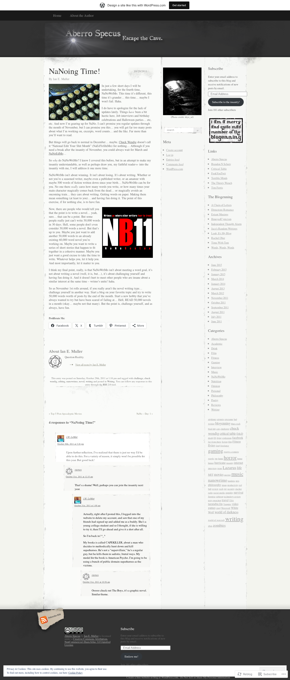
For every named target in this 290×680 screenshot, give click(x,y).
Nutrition (216, 381)
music (237, 473)
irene (219, 468)
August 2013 (218, 288)
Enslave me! (131, 656)
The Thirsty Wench (221, 183)
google (211, 458)
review (215, 488)
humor (211, 462)
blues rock (235, 423)
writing (89, 381)
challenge (138, 378)
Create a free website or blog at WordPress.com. (153, 677)
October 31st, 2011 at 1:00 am (87, 505)
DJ (215, 437)
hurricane (220, 463)
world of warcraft (216, 520)
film (230, 441)
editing (61, 381)
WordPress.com (174, 169)
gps (216, 458)
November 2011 (219, 298)
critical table (228, 433)
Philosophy (217, 395)
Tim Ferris (217, 187)
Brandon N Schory (221, 164)
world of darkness (226, 512)
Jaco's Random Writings (224, 228)
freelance (224, 445)
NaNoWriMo (218, 376)
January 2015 (218, 274)
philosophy (214, 485)
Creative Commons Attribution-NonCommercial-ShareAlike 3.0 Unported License (87, 642)
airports (220, 419)
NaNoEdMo (56, 153)
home (220, 458)
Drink (214, 348)
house (239, 458)
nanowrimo (72, 381)
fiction (225, 441)
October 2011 (218, 302)
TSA (231, 500)
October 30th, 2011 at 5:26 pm (70, 443)
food (218, 445)
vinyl (218, 507)
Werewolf (225, 507)
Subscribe (215, 68)
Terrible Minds (219, 178)
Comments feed (174, 164)
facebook (237, 438)
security (231, 488)
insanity (229, 462)
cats (218, 428)
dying (219, 437)
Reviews (216, 405)
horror (230, 457)
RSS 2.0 (107, 384)
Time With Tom (220, 242)
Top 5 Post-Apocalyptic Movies (65, 413)
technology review (232, 496)
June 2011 (216, 321)
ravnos (78, 469)
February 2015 (219, 269)
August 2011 (218, 312)
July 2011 (216, 317)
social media (219, 492)
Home (57, 15)
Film (214, 353)
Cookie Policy (75, 672)
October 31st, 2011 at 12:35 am (79, 476)
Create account (174, 150)
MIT (210, 475)
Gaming (215, 362)
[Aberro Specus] (145, 38)
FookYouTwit (218, 173)
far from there (214, 441)
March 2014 (217, 279)
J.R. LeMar (72, 437)
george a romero (231, 451)
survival (238, 492)
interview (212, 468)
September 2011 (220, 307)
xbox (210, 525)
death (210, 437)
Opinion (215, 386)
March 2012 (217, 293)
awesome (229, 419)
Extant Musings (219, 214)
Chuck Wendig (128, 142)
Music (214, 372)
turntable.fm (215, 504)
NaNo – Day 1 (145, 413)
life (239, 467)
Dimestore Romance (222, 210)
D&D (240, 434)
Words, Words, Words (222, 247)
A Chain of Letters (221, 205)
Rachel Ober (218, 238)
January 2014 (218, 284)
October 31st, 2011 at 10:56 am (96, 581)
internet (238, 463)
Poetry (214, 400)
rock (221, 488)
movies (219, 474)
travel (225, 500)
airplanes (212, 419)
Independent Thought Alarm (226, 224)
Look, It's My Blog (221, 233)
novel (81, 381)
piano (224, 485)
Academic (216, 344)
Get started (179, 5)
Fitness (215, 358)
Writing (111, 381)
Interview (216, 367)
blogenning (222, 423)
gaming (215, 450)
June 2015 (216, 265)
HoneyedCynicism (221, 219)
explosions (227, 437)
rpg (225, 488)
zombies (219, 525)
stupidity (229, 492)
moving (227, 474)
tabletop (219, 496)
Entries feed (172, 159)
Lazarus (229, 467)
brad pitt (212, 428)
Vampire (227, 504)
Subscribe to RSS (50, 620)
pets (237, 480)
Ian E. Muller (61, 79)
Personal (216, 391)
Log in (169, 155)
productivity (232, 485)
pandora (231, 480)
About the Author (82, 15)
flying (211, 445)
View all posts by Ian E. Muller (90, 364)
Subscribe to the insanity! (226, 102)
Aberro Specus (219, 159)
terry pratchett (214, 500)
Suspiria (211, 496)
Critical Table (219, 169)
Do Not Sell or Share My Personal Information (205, 677)
